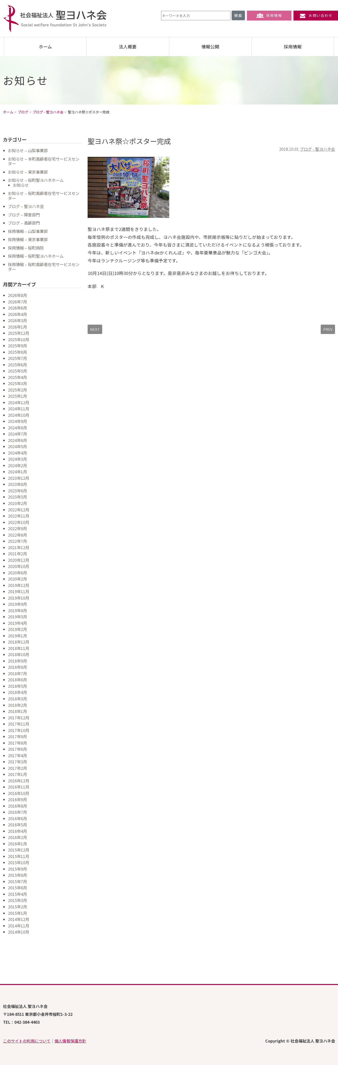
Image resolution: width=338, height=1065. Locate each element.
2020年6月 (17, 573)
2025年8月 (17, 352)
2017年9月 (17, 736)
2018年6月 (17, 680)
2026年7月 (17, 302)
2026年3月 (17, 320)
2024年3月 (17, 459)
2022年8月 (17, 535)
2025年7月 (17, 358)
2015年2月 (17, 907)
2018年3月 (17, 699)
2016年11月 (18, 787)
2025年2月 (17, 390)
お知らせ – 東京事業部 (28, 172)
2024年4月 (17, 453)
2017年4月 (17, 755)
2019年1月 (17, 636)
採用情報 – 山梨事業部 (28, 231)
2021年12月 (18, 547)
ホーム (45, 46)
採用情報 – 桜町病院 (26, 248)
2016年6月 (17, 818)
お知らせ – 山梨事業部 (28, 150)
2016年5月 (17, 825)
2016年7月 (17, 812)
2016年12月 (18, 781)
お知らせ (21, 185)
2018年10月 (18, 654)
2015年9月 (17, 869)
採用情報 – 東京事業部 (28, 239)
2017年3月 (17, 762)
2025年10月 (18, 339)
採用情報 (274, 15)
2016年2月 (17, 837)
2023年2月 (17, 503)
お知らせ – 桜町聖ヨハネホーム (36, 180)
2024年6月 (17, 440)
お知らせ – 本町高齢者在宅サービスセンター (43, 161)
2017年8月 (17, 743)
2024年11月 (18, 409)
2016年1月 (17, 844)
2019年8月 (17, 610)
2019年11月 (18, 591)
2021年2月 (17, 554)
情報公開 (210, 46)
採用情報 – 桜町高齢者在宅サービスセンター (43, 266)
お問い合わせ (321, 15)
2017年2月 (17, 768)
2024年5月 (17, 446)
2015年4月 (17, 894)
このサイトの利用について (26, 1041)
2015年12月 (18, 850)
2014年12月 (18, 919)
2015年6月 (17, 888)
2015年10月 (18, 862)
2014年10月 (18, 932)
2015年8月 (17, 875)
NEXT (95, 329)
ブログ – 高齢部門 (24, 223)
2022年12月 (18, 510)
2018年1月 (17, 711)
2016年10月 (18, 793)
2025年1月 (17, 396)
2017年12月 (18, 718)
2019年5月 (17, 617)
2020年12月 (18, 560)
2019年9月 (17, 604)
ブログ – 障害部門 (24, 215)
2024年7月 (17, 434)
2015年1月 (17, 913)
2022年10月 (18, 522)
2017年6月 (17, 749)
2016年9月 (17, 799)
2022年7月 (17, 541)
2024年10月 (18, 415)
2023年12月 (18, 478)
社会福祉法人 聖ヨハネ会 (55, 18)
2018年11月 (18, 648)
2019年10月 (18, 598)
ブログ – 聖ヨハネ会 (26, 206)
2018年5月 (17, 686)
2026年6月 (17, 308)
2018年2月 (17, 705)
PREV (328, 329)
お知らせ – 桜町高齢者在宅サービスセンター (43, 195)
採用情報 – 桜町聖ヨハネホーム (36, 256)
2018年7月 (17, 673)
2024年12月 (18, 402)
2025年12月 (18, 333)
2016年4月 (17, 831)
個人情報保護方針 (70, 1041)
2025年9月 (17, 346)
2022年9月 (17, 528)
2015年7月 (17, 881)
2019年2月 (17, 629)
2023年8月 (17, 484)
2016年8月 (17, 806)
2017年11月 (18, 724)
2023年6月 (17, 491)
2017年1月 (17, 774)
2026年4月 (17, 314)
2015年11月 (18, 856)
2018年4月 (17, 692)
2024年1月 (17, 472)
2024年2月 (17, 465)
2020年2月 (17, 579)
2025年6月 (17, 365)
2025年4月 (17, 377)
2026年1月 (17, 327)
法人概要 (128, 46)
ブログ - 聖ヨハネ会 (317, 149)
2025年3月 (17, 383)
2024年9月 (17, 421)
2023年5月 (17, 497)
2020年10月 (18, 566)
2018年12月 (18, 642)
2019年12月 (18, 585)
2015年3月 (17, 900)
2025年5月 (17, 371)
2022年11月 (18, 516)
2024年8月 (17, 428)
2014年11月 (18, 926)
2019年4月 (17, 623)
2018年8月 (17, 667)
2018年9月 (17, 661)
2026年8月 (17, 295)
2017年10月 (18, 730)
